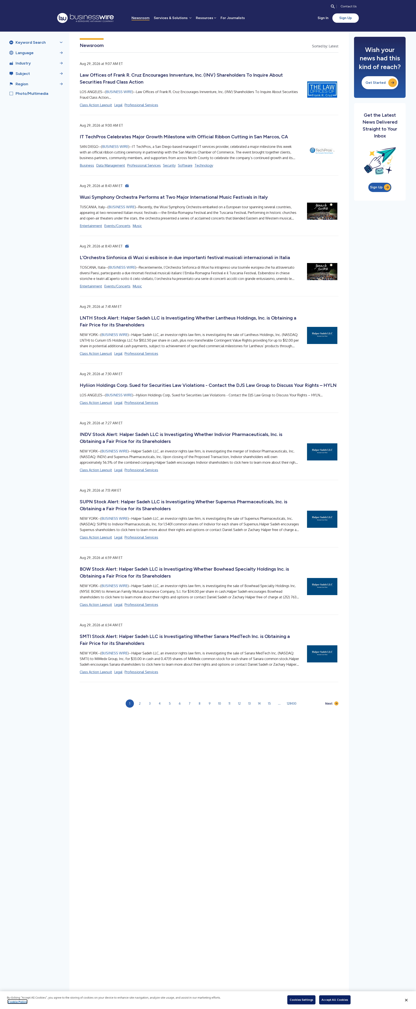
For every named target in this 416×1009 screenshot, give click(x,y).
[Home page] (85, 18)
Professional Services (141, 105)
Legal (118, 105)
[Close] (406, 1000)
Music (137, 226)
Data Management (110, 165)
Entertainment (91, 226)
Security (169, 165)
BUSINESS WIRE (119, 92)
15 (269, 703)
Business (87, 165)
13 (249, 703)
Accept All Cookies (335, 999)
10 (219, 703)
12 (239, 703)
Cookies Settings (301, 999)
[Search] (333, 6)
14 (259, 703)
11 (229, 703)
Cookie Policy (17, 1001)
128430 (291, 703)
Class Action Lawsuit (96, 105)
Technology (204, 165)
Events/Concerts (117, 226)
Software (185, 165)
